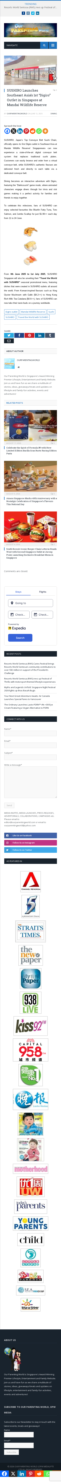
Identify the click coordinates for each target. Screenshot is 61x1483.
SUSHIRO (10, 317)
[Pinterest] (26, 131)
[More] (45, 131)
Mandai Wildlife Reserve (33, 311)
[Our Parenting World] (30, 29)
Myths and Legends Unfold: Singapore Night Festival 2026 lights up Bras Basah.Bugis (29, 689)
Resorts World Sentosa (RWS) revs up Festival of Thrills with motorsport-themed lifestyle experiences (31, 7)
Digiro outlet (11, 311)
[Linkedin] (20, 131)
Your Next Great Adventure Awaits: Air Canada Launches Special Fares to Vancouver (27, 697)
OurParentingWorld (17, 113)
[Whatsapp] (39, 131)
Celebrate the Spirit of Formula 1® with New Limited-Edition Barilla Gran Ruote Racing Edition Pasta (31, 450)
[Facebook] (7, 131)
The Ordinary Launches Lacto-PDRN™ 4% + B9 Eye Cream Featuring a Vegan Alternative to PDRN (28, 706)
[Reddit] (32, 131)
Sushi (51, 311)
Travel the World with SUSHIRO (33, 317)
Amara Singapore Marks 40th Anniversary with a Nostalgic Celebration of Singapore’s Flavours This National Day (31, 501)
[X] (13, 131)
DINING (54, 113)
